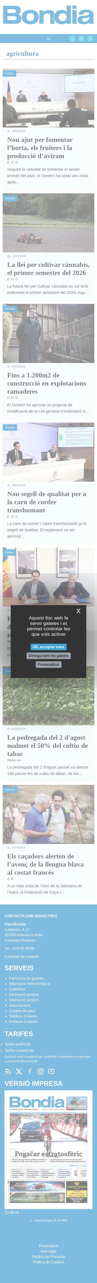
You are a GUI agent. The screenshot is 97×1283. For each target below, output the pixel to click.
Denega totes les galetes (48, 656)
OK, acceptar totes (48, 647)
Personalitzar (48, 664)
